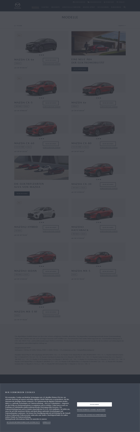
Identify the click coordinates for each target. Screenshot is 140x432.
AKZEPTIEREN (94, 404)
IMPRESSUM (47, 422)
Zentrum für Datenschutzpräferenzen (91, 414)
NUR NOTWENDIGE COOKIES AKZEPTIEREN (91, 409)
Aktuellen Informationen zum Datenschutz (23, 422)
